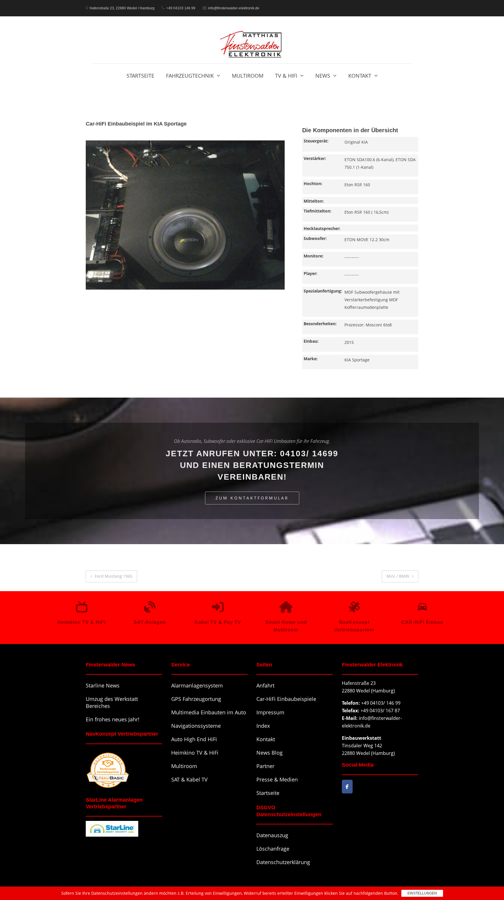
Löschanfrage (272, 848)
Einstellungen (422, 893)
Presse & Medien (277, 779)
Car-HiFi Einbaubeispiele (286, 698)
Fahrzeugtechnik (190, 75)
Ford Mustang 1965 (113, 576)
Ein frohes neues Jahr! (112, 719)
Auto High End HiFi (194, 739)
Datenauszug (272, 835)
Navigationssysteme (196, 725)
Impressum (270, 712)
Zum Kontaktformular (252, 498)
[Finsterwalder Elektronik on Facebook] (347, 786)
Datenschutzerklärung (283, 862)
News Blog (269, 752)
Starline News (103, 685)
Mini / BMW (397, 576)
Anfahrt (265, 685)
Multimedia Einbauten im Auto (208, 712)
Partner (265, 766)
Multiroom (247, 75)
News (322, 75)
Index (263, 725)
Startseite (140, 75)
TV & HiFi (286, 75)
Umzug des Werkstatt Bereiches (112, 702)
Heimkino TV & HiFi (194, 752)
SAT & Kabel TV (189, 779)
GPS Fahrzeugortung (196, 698)
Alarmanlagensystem (197, 685)
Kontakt (359, 75)
